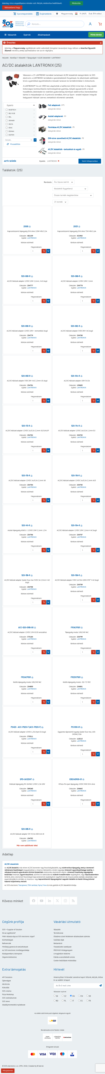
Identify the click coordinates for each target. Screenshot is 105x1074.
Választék (21, 58)
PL (65, 1000)
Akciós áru (6, 984)
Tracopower (22, 885)
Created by (33, 1066)
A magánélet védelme (62, 953)
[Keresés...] (28, 24)
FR (89, 1000)
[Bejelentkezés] (90, 25)
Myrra (40, 885)
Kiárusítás (5, 987)
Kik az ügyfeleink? (9, 933)
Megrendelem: (36, 247)
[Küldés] (35, 140)
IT (73, 1000)
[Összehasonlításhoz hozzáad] (30, 226)
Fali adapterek (54, 105)
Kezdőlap (13, 58)
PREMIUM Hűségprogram (63, 950)
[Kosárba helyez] (44, 251)
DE (89, 996)
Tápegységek (31, 58)
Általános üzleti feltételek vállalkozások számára (72, 936)
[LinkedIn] (49, 901)
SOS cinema (6, 991)
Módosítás (76, 3)
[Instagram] (65, 901)
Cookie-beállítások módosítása (65, 960)
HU (73, 996)
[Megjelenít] (48, 251)
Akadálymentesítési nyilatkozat (13, 1005)
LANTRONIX (32, 238)
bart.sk (41, 1066)
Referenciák (6, 943)
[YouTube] (41, 901)
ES (81, 1000)
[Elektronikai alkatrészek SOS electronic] (13, 23)
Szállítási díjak (59, 940)
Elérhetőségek (7, 940)
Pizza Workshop (8, 994)
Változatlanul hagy (12, 7)
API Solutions (7, 977)
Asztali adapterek (55, 116)
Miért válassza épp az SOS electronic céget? (18, 936)
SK (56, 996)
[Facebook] (33, 901)
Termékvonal (58, 933)
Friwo (45, 885)
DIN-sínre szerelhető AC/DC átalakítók (64, 138)
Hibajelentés (8, 1070)
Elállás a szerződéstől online (64, 957)
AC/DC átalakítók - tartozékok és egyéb (64, 149)
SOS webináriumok (9, 998)
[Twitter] (57, 901)
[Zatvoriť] (100, 43)
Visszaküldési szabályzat (62, 947)
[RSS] (73, 901)
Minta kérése (96, 34)
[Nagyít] (34, 105)
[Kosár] (99, 23)
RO (56, 1000)
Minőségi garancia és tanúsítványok (15, 947)
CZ (65, 996)
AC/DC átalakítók (44, 58)
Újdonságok (6, 980)
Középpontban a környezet (12, 953)
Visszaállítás (15, 144)
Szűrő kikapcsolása (90, 161)
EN (81, 996)
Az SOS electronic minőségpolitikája (15, 950)
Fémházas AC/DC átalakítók (59, 127)
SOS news (6, 1001)
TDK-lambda (32, 885)
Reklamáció (58, 943)
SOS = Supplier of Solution (12, 929)
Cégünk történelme (9, 957)
